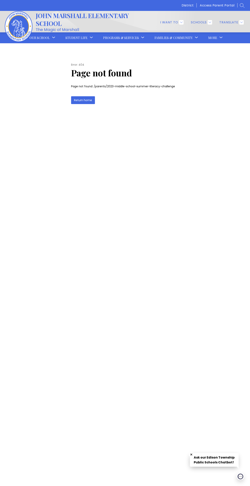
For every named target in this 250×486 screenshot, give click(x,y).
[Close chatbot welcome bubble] (191, 454)
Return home (83, 100)
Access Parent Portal (217, 5)
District (188, 5)
